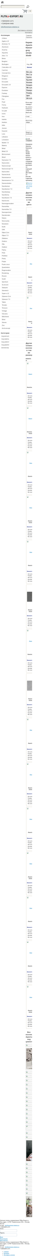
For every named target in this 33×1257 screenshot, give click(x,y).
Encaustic (5, 82)
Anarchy (4, 50)
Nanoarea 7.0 (6, 160)
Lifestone (5, 137)
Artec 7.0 (5, 55)
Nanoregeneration (8, 203)
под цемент (5, 342)
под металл (5, 336)
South (4, 279)
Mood (4, 157)
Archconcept (6, 328)
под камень (5, 339)
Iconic (4, 113)
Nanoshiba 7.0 (6, 209)
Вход (1, 1237)
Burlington (5, 64)
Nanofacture (6, 186)
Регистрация (4, 1238)
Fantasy (4, 93)
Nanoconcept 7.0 (7, 169)
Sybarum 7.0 (6, 299)
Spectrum (5, 282)
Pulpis (4, 261)
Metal (3, 148)
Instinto (4, 119)
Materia (4, 145)
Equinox (4, 87)
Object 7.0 (5, 235)
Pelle (3, 253)
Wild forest (5, 316)
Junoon (4, 128)
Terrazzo (4, 308)
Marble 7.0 (5, 142)
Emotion (4, 79)
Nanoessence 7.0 (7, 180)
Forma (4, 105)
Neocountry (5, 221)
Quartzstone (6, 267)
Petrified (4, 256)
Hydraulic (5, 108)
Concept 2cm (6, 73)
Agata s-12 (5, 41)
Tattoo (4, 302)
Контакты (28, 32)
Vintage (4, 311)
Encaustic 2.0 (6, 84)
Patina (4, 250)
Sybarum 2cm (6, 296)
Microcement (6, 154)
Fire (3, 99)
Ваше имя (29, 112)
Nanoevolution (6, 183)
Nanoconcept (6, 166)
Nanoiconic (5, 200)
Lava (3, 134)
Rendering (5, 273)
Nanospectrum (6, 212)
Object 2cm (5, 232)
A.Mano (4, 38)
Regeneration (6, 270)
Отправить (29, 140)
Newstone (5, 224)
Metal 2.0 (5, 151)
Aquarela (5, 53)
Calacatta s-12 (6, 67)
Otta (3, 244)
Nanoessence (6, 177)
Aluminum (5, 47)
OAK (3, 229)
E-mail (27, 116)
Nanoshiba (5, 206)
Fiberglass (5, 96)
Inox (3, 116)
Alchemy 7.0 (6, 44)
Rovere (4, 276)
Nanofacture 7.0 (7, 189)
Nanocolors (5, 163)
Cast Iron (5, 70)
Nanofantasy (6, 192)
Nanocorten (5, 171)
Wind (3, 319)
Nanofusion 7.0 (7, 198)
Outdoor (4, 247)
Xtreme (4, 322)
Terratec (4, 305)
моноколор (5, 347)
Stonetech (5, 290)
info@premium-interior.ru (10, 27)
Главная (29, 35)
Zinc (3, 325)
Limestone (5, 140)
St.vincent (5, 285)
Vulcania (5, 314)
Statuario (5, 287)
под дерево (5, 345)
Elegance (5, 76)
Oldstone (5, 238)
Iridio (3, 125)
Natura (4, 218)
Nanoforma (5, 195)
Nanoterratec (6, 215)
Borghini (4, 61)
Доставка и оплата (25, 30)
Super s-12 (5, 293)
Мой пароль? (4, 1240)
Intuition (4, 122)
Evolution (5, 90)
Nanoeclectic (6, 174)
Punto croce (6, 264)
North (3, 227)
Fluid (3, 102)
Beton (4, 58)
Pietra (4, 258)
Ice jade (4, 111)
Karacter (4, 131)
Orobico (4, 241)
